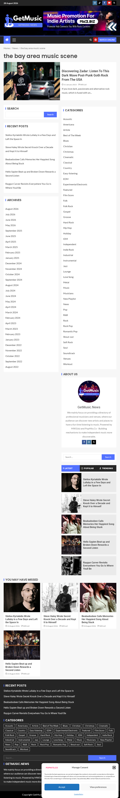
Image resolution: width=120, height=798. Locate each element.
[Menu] (14, 39)
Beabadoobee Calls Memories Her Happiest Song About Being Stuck (98, 524)
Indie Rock (68, 249)
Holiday (67, 233)
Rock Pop (68, 326)
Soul (65, 347)
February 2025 (12, 252)
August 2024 (11, 285)
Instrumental (69, 260)
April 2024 (10, 306)
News (66, 304)
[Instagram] (89, 442)
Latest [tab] (69, 468)
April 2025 (10, 241)
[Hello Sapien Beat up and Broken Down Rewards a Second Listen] (71, 544)
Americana (68, 124)
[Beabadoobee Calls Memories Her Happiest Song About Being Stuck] (71, 524)
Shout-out (68, 336)
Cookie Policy (78, 794)
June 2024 (10, 296)
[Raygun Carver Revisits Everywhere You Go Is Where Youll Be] (71, 565)
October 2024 (12, 274)
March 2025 (11, 247)
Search (13, 108)
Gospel (66, 211)
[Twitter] (94, 442)
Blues (66, 140)
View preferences (98, 787)
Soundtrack (69, 353)
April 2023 (10, 323)
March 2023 (11, 328)
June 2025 (10, 236)
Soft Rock (68, 342)
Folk (65, 200)
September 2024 (13, 279)
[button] (114, 767)
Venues (67, 358)
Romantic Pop (70, 331)
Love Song (68, 276)
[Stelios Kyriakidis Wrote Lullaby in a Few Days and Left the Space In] (71, 482)
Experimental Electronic (75, 184)
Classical (67, 162)
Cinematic (68, 157)
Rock (65, 320)
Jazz (65, 266)
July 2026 (10, 214)
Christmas (68, 151)
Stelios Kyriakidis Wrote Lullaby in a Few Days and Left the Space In (96, 482)
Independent (69, 244)
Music (66, 287)
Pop (65, 309)
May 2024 (10, 301)
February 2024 (12, 317)
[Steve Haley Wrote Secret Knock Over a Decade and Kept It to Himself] (71, 503)
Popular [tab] (89, 468)
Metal (66, 282)
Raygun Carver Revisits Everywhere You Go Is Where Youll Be (98, 565)
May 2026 (10, 225)
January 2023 (12, 339)
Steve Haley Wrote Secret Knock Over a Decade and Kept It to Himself (96, 503)
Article (66, 129)
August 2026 (11, 208)
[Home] (7, 40)
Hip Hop (67, 227)
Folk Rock (68, 206)
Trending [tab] (107, 468)
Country (67, 168)
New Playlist (69, 298)
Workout (67, 364)
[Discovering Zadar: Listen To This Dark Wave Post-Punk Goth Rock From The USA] (32, 81)
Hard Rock (68, 222)
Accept (62, 787)
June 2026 (10, 219)
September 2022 (13, 361)
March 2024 (11, 312)
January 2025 (12, 257)
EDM (65, 178)
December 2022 (13, 345)
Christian (68, 146)
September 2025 (13, 230)
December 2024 (13, 263)
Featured (67, 189)
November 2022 (13, 350)
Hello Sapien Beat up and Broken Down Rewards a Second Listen (96, 544)
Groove (67, 217)
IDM (65, 238)
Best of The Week (72, 135)
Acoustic (67, 119)
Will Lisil (83, 84)
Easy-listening (70, 173)
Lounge (67, 271)
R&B (65, 315)
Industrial (68, 255)
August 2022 (11, 366)
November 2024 (13, 268)
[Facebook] (84, 442)
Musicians (68, 293)
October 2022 (12, 356)
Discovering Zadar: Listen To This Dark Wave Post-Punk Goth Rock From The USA (85, 75)
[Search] (90, 40)
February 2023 (12, 334)
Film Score (68, 195)
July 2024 (10, 290)
